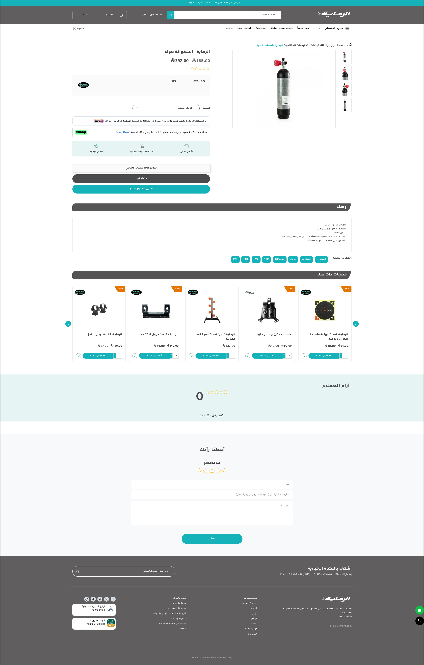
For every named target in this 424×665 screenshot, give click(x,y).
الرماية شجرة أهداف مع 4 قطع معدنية (215, 337)
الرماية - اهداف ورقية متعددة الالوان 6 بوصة (329, 337)
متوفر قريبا (141, 178)
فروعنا (229, 28)
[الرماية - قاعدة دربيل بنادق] (99, 310)
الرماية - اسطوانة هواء (269, 45)
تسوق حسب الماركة (281, 28)
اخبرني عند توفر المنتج (141, 189)
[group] (284, 89)
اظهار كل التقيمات (212, 415)
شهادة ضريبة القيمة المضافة (172, 624)
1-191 (245, 259)
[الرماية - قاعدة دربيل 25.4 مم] (155, 310)
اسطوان (321, 259)
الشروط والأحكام (178, 619)
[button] (324, 356)
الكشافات (252, 634)
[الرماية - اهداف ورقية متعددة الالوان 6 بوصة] (325, 310)
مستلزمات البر (250, 598)
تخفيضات (261, 28)
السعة (206, 108)
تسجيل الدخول (150, 15)
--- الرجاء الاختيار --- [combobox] (184, 108)
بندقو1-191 (279, 259)
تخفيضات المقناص (296, 45)
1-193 (235, 259)
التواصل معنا (244, 28)
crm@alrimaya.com (341, 626)
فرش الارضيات (250, 629)
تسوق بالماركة (179, 598)
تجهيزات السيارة (249, 603)
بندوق (293, 259)
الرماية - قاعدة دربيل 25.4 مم (160, 334)
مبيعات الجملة (179, 603)
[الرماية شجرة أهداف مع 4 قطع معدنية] (212, 310)
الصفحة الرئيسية (335, 45)
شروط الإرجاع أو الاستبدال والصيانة (170, 614)
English (80, 28)
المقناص (253, 608)
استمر (212, 539)
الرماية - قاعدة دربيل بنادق (104, 334)
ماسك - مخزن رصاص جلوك (274, 334)
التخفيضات (317, 45)
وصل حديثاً (303, 28)
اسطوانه (306, 259)
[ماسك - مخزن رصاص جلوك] (268, 310)
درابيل (254, 614)
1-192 (266, 259)
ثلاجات (254, 624)
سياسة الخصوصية (177, 608)
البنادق (254, 619)
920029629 (345, 617)
